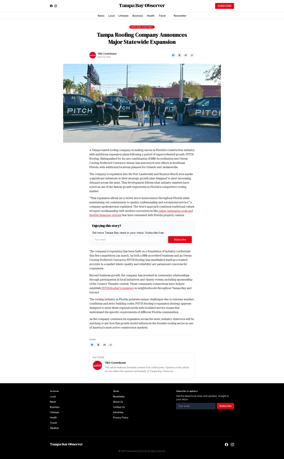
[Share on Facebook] (173, 55)
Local (111, 15)
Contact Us (119, 407)
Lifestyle (123, 15)
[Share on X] (179, 55)
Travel (162, 15)
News (101, 15)
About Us (118, 401)
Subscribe (224, 5)
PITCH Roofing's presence (117, 288)
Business (137, 15)
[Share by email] (185, 55)
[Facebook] (51, 6)
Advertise (118, 412)
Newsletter (180, 15)
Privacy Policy (120, 417)
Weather (54, 428)
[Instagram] (55, 6)
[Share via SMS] (192, 55)
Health (150, 15)
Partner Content (142, 27)
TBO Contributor (107, 53)
